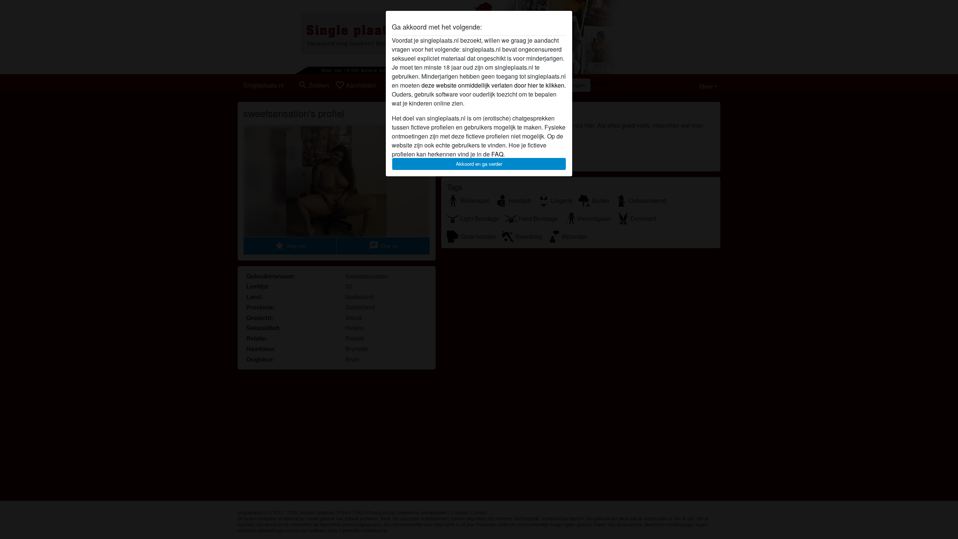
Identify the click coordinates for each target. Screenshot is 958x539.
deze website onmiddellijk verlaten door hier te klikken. (493, 85)
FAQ (497, 154)
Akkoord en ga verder (479, 163)
